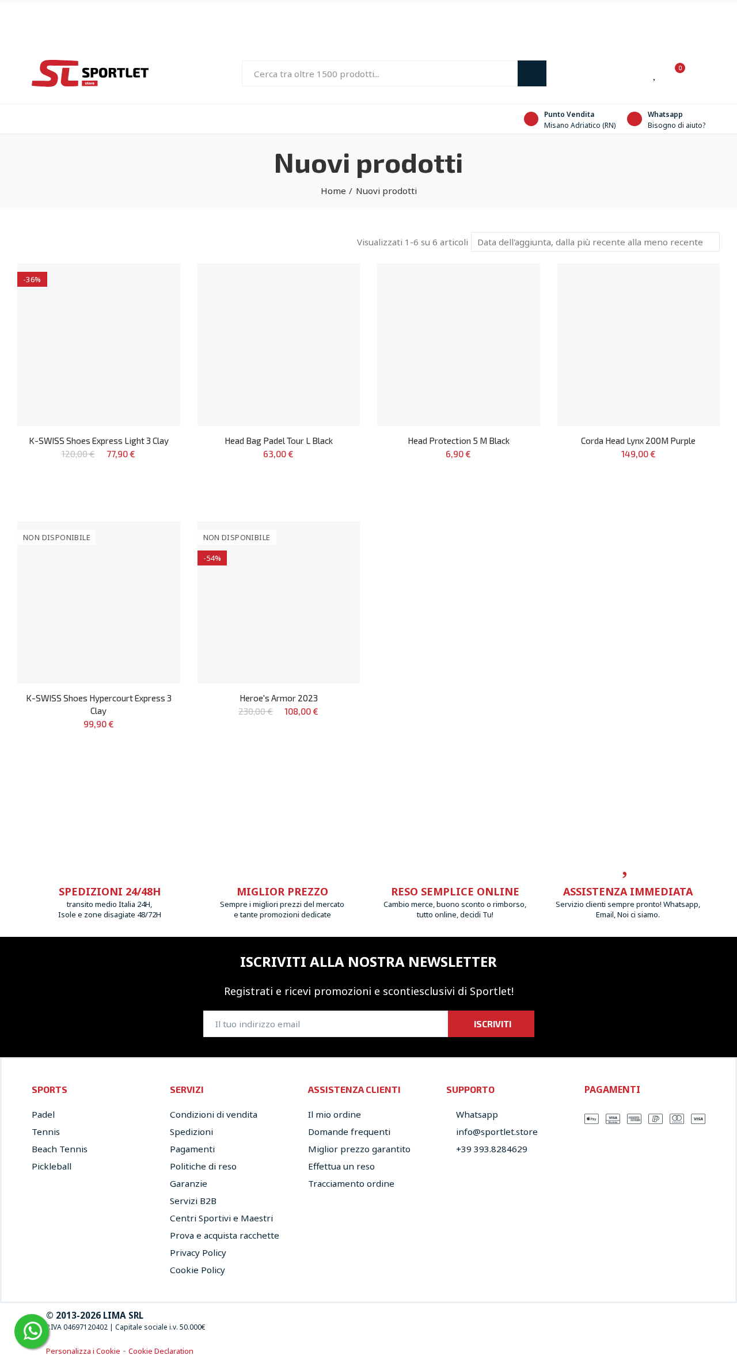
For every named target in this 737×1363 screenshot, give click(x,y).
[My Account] (699, 73)
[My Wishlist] (655, 73)
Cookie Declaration (160, 1351)
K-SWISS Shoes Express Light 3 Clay (99, 440)
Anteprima (151, 306)
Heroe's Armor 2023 (279, 698)
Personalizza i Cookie (83, 1351)
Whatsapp (665, 114)
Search (532, 73)
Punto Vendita (569, 114)
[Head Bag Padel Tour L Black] (278, 344)
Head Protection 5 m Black (459, 440)
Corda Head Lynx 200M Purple (638, 440)
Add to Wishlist (151, 283)
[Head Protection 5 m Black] (458, 344)
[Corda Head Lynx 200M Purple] (638, 344)
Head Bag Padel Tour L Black (279, 440)
